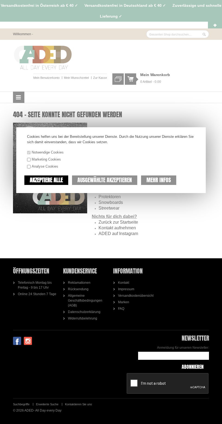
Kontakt (123, 283)
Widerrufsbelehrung (82, 318)
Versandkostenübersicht (136, 296)
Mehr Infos (158, 180)
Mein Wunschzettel (76, 77)
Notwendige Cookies (48, 152)
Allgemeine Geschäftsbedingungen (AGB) (85, 300)
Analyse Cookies (45, 166)
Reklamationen (79, 283)
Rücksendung (78, 289)
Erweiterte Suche (47, 404)
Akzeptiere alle (46, 180)
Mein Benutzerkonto (46, 77)
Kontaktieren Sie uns (78, 404)
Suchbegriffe (21, 404)
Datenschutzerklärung (84, 312)
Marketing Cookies (46, 159)
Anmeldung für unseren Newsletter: (183, 348)
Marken (123, 302)
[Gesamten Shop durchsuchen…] (204, 34)
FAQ (121, 309)
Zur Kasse (100, 77)
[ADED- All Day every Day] (43, 57)
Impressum (126, 289)
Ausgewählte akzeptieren (104, 180)
